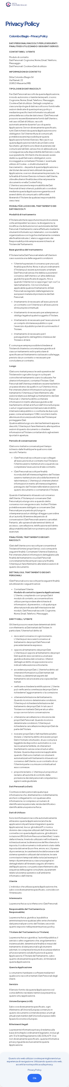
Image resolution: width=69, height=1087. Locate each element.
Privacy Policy (34, 1070)
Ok (34, 1077)
